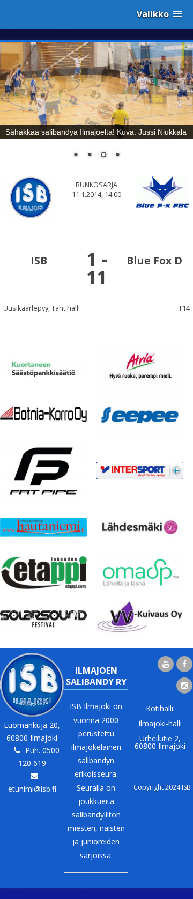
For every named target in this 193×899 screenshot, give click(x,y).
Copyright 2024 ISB (162, 787)
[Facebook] (184, 664)
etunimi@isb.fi (32, 789)
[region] (96, 107)
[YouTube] (166, 664)
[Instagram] (184, 685)
